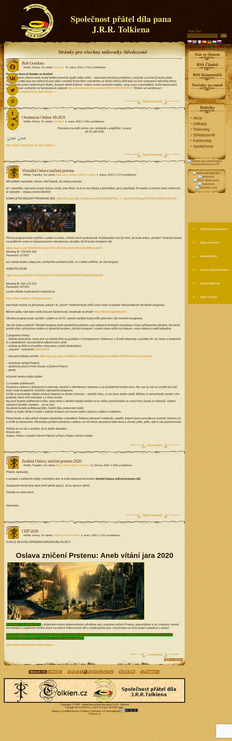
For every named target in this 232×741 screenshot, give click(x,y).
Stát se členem (207, 54)
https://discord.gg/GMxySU (110, 311)
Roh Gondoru (33, 63)
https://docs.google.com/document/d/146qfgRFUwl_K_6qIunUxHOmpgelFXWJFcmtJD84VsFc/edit (116, 198)
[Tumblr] (12, 113)
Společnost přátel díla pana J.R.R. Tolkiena (121, 23)
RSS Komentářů (207, 75)
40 (132, 671)
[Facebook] (12, 67)
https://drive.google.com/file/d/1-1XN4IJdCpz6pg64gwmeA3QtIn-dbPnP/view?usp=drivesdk (96, 356)
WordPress (84, 707)
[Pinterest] (12, 101)
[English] (194, 42)
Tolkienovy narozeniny (213, 229)
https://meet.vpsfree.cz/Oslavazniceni (28, 298)
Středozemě (204, 135)
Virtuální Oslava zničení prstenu (48, 170)
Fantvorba (202, 140)
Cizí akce (58, 67)
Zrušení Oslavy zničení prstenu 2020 (51, 460)
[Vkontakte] (12, 78)
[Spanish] (204, 42)
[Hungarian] (214, 42)
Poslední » (151, 671)
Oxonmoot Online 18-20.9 (43, 117)
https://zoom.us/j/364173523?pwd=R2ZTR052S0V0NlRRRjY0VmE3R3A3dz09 (54, 275)
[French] (199, 42)
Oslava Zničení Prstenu (82, 174)
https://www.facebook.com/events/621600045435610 (100, 88)
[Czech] (189, 42)
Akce (58, 465)
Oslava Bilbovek (209, 283)
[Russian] (219, 42)
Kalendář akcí (208, 256)
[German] (209, 42)
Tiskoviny (201, 129)
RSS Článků (207, 64)
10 (94, 671)
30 (126, 671)
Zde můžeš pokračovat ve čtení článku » (30, 91)
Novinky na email (207, 85)
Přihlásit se (95, 713)
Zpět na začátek (173, 659)
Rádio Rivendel (209, 242)
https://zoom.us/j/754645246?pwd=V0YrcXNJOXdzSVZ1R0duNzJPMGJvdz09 (54, 248)
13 (111, 671)
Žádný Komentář (152, 101)
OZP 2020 (30, 530)
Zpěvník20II (42, 349)
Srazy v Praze (208, 297)
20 (121, 671)
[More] (12, 124)
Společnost (203, 146)
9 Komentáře (154, 445)
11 (99, 671)
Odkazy (200, 123)
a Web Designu (99, 707)
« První (52, 671)
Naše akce (62, 174)
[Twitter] (12, 90)
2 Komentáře (154, 654)
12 (105, 671)
